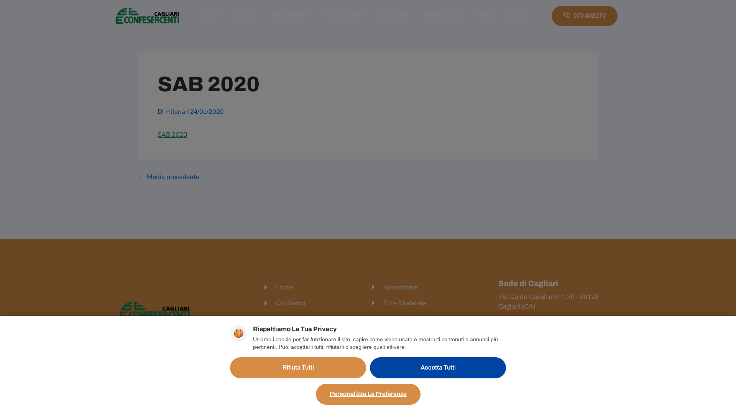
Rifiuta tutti (298, 367)
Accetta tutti (438, 367)
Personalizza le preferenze (368, 394)
